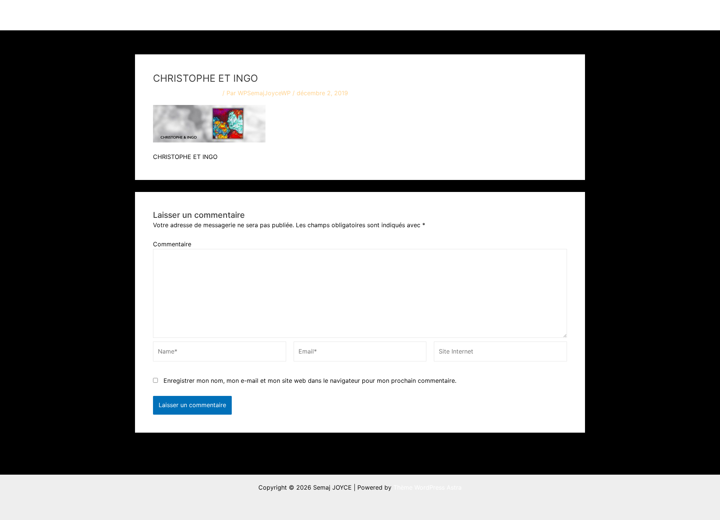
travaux (406, 15)
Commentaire (172, 244)
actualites (450, 15)
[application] (421, 15)
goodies (523, 15)
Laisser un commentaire (186, 93)
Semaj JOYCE (177, 15)
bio (487, 15)
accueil (374, 15)
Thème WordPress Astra (427, 487)
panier (563, 15)
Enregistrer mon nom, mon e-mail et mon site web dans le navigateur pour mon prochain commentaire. (310, 380)
